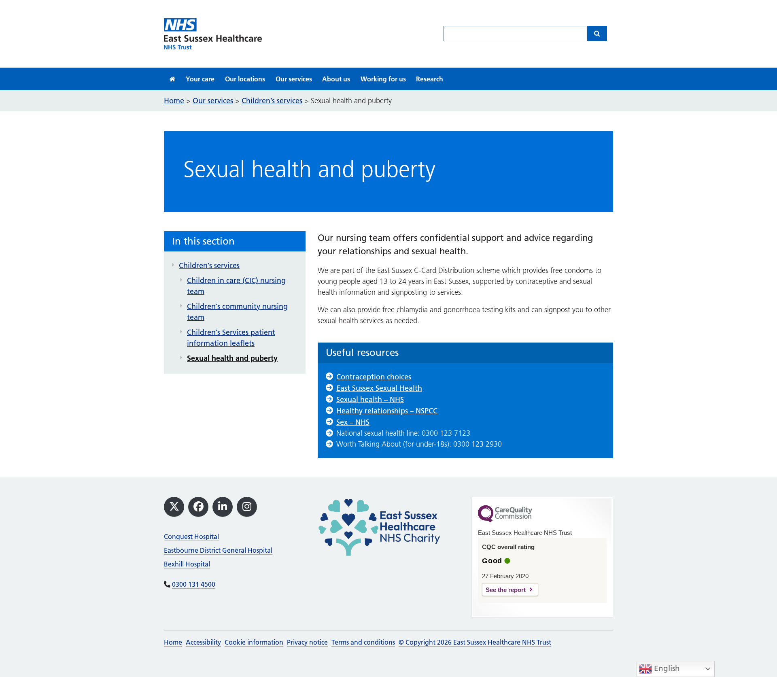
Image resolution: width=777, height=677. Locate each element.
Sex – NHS (352, 422)
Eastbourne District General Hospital (218, 550)
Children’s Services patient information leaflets (231, 338)
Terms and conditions (363, 642)
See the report (506, 589)
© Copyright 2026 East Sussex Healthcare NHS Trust (475, 642)
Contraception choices (373, 376)
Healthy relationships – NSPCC (386, 410)
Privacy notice (307, 642)
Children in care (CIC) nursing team (236, 286)
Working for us (383, 79)
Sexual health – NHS (370, 399)
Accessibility (203, 642)
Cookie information (254, 642)
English (666, 668)
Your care (200, 79)
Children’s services (209, 265)
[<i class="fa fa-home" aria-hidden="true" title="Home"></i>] (172, 79)
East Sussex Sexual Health (379, 388)
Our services (294, 79)
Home (173, 642)
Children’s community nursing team (237, 312)
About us (336, 79)
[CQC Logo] (505, 520)
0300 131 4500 (193, 584)
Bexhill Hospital (187, 564)
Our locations (245, 79)
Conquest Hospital (191, 536)
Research (429, 79)
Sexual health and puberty (232, 358)
